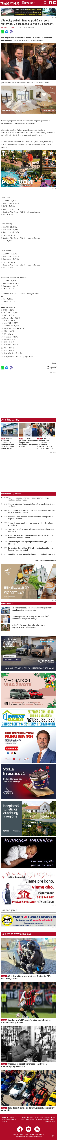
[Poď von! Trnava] (28, 168)
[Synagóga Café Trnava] (28, 581)
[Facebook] (50, 2)
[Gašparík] (28, 781)
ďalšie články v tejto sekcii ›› (45, 560)
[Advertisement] (23, 393)
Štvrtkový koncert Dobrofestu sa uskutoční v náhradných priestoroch (24, 1065)
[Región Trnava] (28, 818)
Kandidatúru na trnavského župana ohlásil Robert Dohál (31, 554)
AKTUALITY (5, 27)
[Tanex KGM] (28, 653)
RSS (33, 1119)
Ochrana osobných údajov (42, 1117)
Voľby (12, 27)
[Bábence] (28, 852)
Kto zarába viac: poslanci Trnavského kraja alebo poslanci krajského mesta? (30, 518)
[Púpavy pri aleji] (28, 99)
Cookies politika (50, 1121)
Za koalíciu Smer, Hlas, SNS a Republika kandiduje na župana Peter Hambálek (30, 549)
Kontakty (38, 1119)
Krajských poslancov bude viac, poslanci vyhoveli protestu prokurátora (30, 524)
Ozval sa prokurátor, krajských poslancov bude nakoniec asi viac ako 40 (31, 530)
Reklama (28, 1119)
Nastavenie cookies (48, 1119)
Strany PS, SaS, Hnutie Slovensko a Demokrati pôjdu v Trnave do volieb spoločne (30, 536)
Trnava (4, 976)
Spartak (4, 1020)
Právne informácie (27, 1117)
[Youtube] (54, 2)
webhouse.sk (37, 1136)
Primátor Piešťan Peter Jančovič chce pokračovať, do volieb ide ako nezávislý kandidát (45, 443)
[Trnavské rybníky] (28, 12)
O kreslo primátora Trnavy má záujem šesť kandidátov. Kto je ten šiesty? (28, 442)
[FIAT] (28, 690)
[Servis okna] (28, 718)
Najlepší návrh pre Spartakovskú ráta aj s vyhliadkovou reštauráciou (28, 626)
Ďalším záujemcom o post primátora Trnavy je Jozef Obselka (30, 543)
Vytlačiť (52, 367)
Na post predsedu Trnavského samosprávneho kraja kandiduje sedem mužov (7, 443)
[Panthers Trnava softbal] (28, 920)
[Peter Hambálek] (28, 745)
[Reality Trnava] (28, 886)
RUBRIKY (30, 3)
